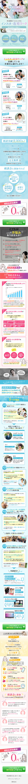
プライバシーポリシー (14, 779)
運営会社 (14, 782)
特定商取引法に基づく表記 (14, 776)
